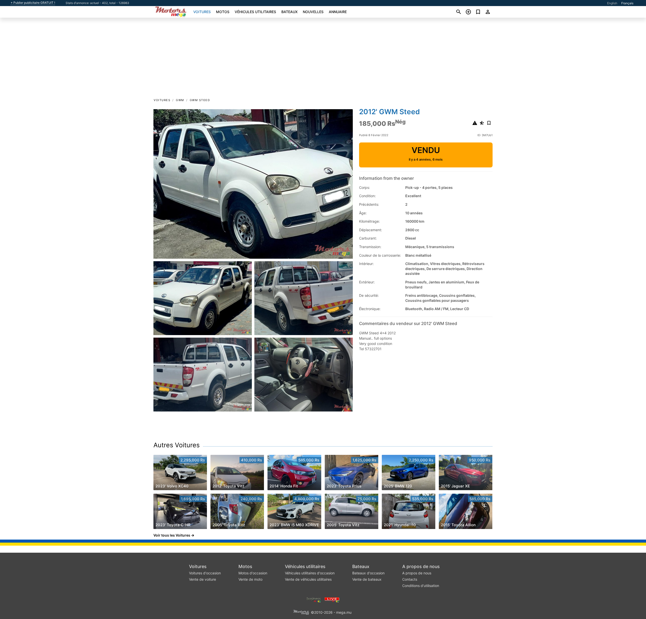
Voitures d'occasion (205, 573)
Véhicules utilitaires (255, 12)
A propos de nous (421, 566)
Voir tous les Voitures (171, 535)
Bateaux (289, 12)
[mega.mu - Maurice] (301, 612)
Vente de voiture (202, 579)
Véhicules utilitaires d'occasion (310, 573)
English (612, 3)
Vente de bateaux (367, 579)
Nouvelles (313, 12)
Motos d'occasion (252, 573)
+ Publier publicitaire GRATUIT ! (33, 3)
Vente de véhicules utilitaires (308, 579)
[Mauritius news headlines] (332, 599)
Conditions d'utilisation (420, 585)
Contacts (409, 579)
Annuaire (338, 12)
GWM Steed (200, 100)
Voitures (202, 12)
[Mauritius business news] (314, 599)
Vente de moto (250, 579)
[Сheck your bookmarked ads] (478, 12)
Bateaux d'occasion (368, 573)
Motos (222, 12)
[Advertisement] (323, 59)
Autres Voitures (176, 445)
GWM (180, 100)
